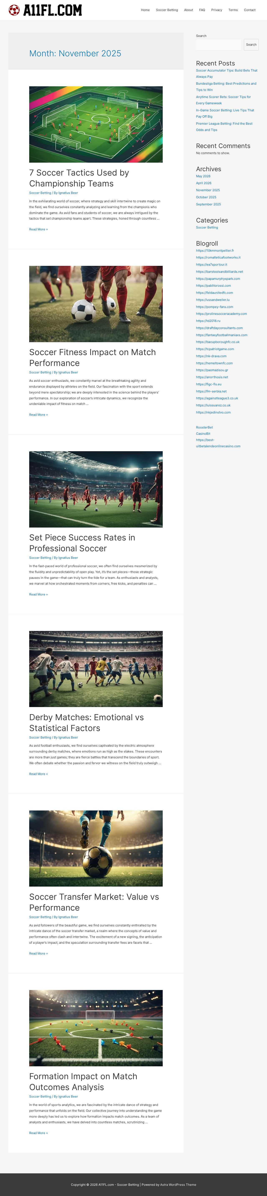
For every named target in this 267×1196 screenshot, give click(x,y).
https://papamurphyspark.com (218, 279)
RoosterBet (204, 427)
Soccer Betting (167, 10)
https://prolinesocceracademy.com (221, 314)
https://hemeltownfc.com (214, 363)
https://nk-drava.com (211, 356)
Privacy (216, 10)
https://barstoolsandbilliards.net (219, 272)
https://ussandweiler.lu (213, 300)
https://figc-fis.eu (209, 384)
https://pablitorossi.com (213, 286)
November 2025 (208, 190)
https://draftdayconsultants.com (219, 328)
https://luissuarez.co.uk (213, 405)
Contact (250, 10)
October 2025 (206, 197)
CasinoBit (203, 434)
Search (201, 36)
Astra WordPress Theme (178, 1185)
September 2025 (208, 204)
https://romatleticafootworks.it (218, 257)
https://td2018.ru (208, 321)
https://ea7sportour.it (211, 264)
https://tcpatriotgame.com (215, 349)
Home (145, 10)
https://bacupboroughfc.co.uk (217, 342)
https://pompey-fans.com (214, 307)
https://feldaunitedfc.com (214, 293)
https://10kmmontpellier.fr (215, 251)
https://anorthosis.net (212, 377)
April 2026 (203, 183)
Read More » (38, 229)
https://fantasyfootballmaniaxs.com (221, 335)
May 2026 (203, 176)
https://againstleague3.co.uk (217, 398)
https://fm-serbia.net (211, 391)
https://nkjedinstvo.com (213, 412)
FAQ (202, 10)
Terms (233, 10)
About (188, 10)
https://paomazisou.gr (212, 370)
